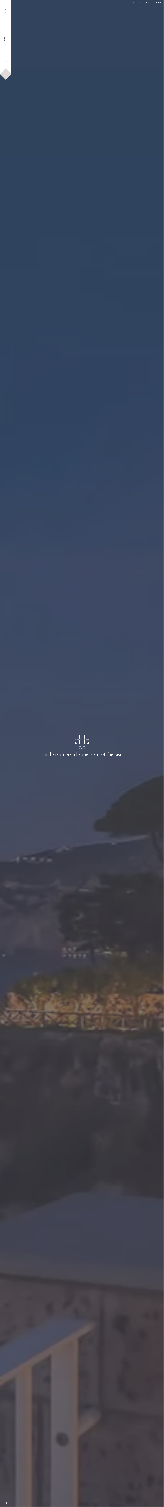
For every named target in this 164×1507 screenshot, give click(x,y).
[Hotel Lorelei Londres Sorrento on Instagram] (5, 61)
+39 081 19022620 (143, 2)
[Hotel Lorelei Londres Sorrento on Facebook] (5, 64)
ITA (5, 9)
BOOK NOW (157, 2)
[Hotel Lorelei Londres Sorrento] (5, 40)
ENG (5, 13)
